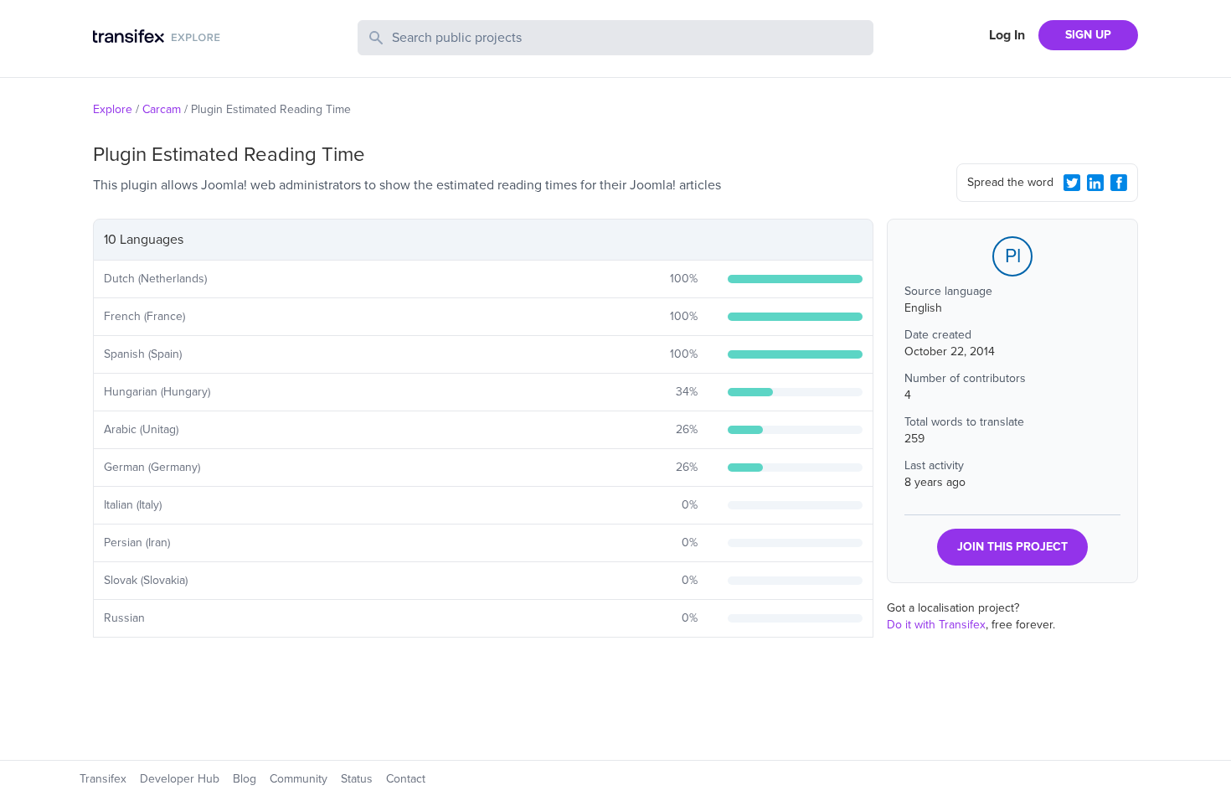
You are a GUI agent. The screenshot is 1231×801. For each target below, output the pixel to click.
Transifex (103, 779)
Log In (1007, 35)
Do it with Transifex (936, 625)
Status (357, 779)
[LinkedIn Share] (1095, 182)
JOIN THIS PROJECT (1012, 547)
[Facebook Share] (1119, 182)
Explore (112, 109)
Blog (244, 779)
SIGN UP (1088, 35)
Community (298, 779)
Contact (405, 779)
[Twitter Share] (1072, 182)
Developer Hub (179, 779)
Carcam (161, 109)
